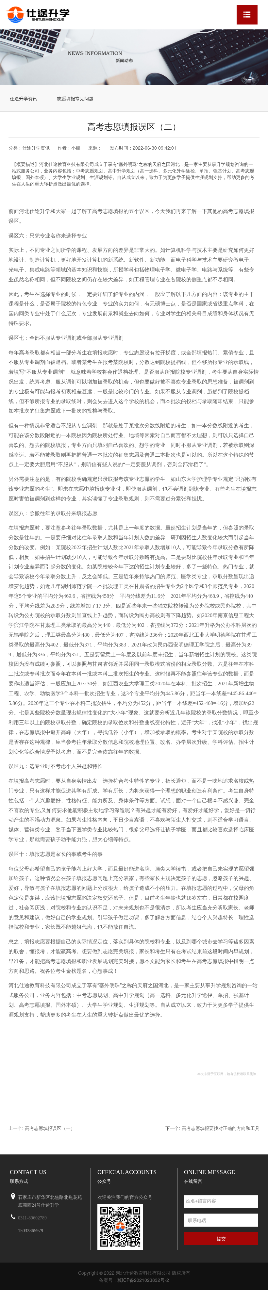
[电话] (13, 1217)
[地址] (13, 1196)
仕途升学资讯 (23, 98)
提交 (221, 1238)
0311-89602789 (32, 1218)
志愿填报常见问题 (75, 98)
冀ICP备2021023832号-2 (143, 1280)
